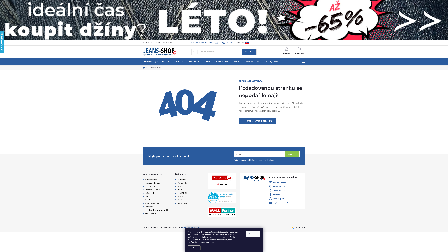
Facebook (276, 195)
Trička (180, 190)
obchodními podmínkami (265, 160)
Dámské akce (182, 203)
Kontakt (148, 200)
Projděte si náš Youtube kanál (284, 203)
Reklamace (149, 207)
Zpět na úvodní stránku (259, 121)
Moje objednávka (148, 43)
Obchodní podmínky (152, 190)
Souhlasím (252, 234)
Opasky (180, 197)
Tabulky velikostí (151, 213)
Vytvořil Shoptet (299, 227)
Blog (146, 196)
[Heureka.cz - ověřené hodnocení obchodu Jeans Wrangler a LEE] (222, 197)
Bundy (180, 186)
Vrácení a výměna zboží (153, 203)
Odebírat (292, 154)
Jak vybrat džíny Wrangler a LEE (156, 210)
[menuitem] (151, 61)
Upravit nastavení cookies (191, 227)
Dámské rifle (182, 183)
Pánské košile (182, 193)
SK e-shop (240, 43)
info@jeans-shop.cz (280, 182)
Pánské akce (182, 200)
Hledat (248, 52)
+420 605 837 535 (279, 186)
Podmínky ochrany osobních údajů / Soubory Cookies (158, 218)
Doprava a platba (151, 186)
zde (212, 242)
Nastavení (194, 248)
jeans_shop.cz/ (278, 199)
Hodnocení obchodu (165, 43)
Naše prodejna (150, 193)
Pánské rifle (182, 180)
